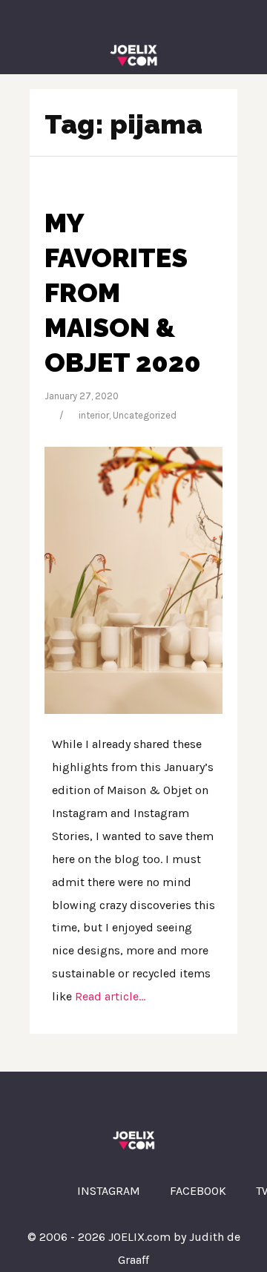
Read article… (108, 996)
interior (94, 415)
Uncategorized (145, 415)
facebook (198, 1191)
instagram (108, 1191)
